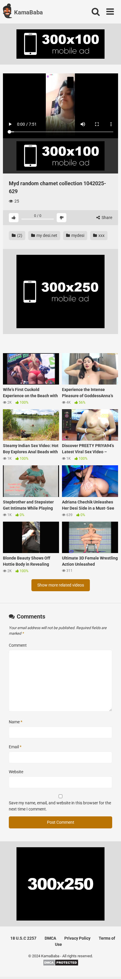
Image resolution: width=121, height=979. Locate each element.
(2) (19, 235)
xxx (101, 235)
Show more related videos (60, 585)
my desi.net (46, 235)
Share (106, 217)
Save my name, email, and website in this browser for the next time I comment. (60, 806)
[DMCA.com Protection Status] (60, 965)
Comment (18, 645)
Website (16, 771)
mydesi (77, 235)
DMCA (50, 938)
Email (15, 746)
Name (15, 721)
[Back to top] (110, 967)
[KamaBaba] (7, 12)
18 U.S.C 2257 (23, 938)
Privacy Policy (77, 938)
